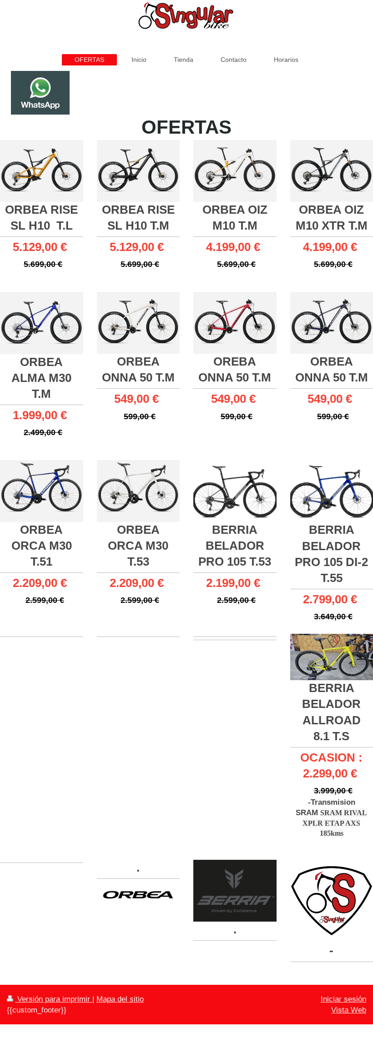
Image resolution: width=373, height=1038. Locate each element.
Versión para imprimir (53, 999)
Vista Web (348, 1010)
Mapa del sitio (120, 999)
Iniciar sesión (343, 999)
